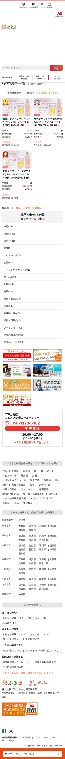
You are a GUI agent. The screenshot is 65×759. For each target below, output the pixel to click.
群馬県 (42, 535)
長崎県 (42, 584)
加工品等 (35, 480)
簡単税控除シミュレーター (16, 662)
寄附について (33, 639)
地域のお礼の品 (10, 493)
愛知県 (22, 553)
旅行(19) (8, 226)
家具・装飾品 (19, 484)
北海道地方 (7, 520)
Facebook (4, 730)
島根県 (32, 569)
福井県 (53, 545)
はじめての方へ (24, 6)
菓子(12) (8, 291)
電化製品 (27, 503)
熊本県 (53, 584)
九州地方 (6, 142)
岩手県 (32, 525)
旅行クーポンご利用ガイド (41, 77)
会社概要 (26, 737)
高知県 (53, 579)
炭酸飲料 (37, 208)
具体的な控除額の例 (13, 666)
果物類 (15, 471)
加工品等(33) (10, 277)
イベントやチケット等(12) (17, 269)
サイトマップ (8, 741)
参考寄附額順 (14, 92)
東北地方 (6, 525)
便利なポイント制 (37, 618)
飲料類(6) (9, 284)
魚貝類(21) (9, 241)
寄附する (49, 6)
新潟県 (22, 545)
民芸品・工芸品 (10, 503)
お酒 (34, 475)
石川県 (42, 545)
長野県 (32, 549)
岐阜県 (42, 549)
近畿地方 (6, 559)
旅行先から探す (8, 77)
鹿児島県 (6, 145)
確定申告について (11, 650)
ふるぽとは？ (9, 622)
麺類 (4, 484)
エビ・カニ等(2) (12, 255)
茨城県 (22, 535)
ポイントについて (11, 639)
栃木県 (32, 535)
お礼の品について (39, 634)
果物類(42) (9, 233)
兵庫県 (22, 563)
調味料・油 (44, 484)
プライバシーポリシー (45, 737)
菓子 (57, 480)
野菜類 (24, 475)
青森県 (22, 525)
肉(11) (7, 248)
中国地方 (6, 569)
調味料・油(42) (12, 313)
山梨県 (22, 549)
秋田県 (53, 525)
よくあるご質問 (33, 6)
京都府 (42, 559)
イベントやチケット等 (14, 480)
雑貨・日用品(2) (12, 320)
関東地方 (6, 535)
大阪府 (53, 559)
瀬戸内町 (15, 145)
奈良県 (32, 563)
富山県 (32, 545)
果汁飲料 (16, 208)
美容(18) (8, 306)
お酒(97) (8, 262)
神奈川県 (43, 539)
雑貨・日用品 (9, 489)
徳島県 (22, 579)
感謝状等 (43, 489)
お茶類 (26, 208)
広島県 (53, 569)
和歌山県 (43, 563)
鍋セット (53, 493)
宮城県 (42, 525)
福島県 (32, 529)
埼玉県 (53, 535)
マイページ (42, 6)
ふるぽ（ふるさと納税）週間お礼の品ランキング (27, 673)
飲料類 (47, 480)
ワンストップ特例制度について (42, 650)
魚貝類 (26, 471)
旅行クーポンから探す (24, 77)
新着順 (30, 92)
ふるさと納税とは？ (13, 618)
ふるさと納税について (14, 634)
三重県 (22, 559)
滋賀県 (32, 559)
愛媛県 (42, 579)
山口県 (22, 573)
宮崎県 (32, 588)
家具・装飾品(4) (12, 298)
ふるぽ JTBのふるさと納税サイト (11, 34)
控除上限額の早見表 (45, 662)
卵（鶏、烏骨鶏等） (33, 493)
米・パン (45, 471)
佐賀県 (32, 584)
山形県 (22, 529)
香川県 (32, 579)
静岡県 (53, 549)
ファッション (28, 489)
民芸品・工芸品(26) (14, 342)
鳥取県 (22, 569)
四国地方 (6, 578)
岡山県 (42, 569)
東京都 (32, 539)
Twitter (11, 730)
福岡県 (22, 584)
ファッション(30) (13, 327)
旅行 (4, 471)
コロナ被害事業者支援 (14, 498)
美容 (32, 484)
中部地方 (6, 545)
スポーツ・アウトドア (42, 498)
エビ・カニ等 (9, 475)
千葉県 (22, 539)
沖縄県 (22, 594)
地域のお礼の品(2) (13, 335)
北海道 (22, 520)
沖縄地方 (6, 594)
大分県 (22, 588)
